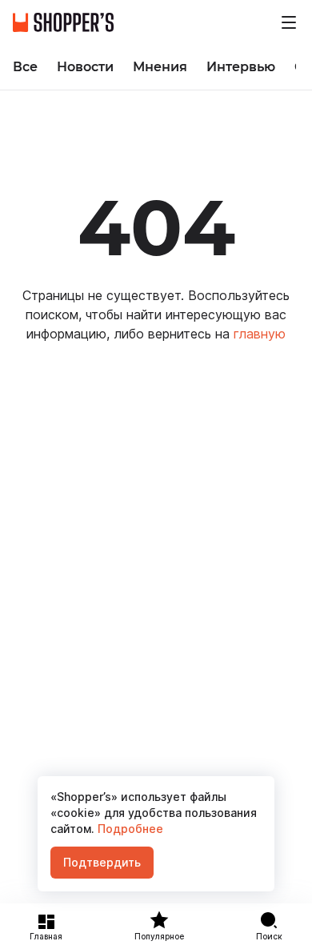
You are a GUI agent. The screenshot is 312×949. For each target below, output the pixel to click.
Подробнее (128, 828)
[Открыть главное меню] (289, 22)
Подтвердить (102, 862)
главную (260, 334)
